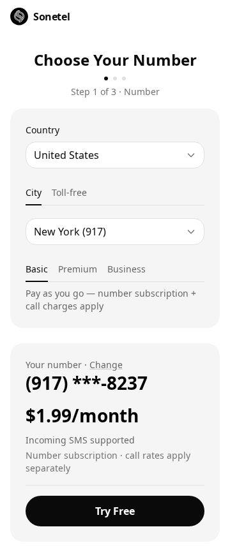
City (34, 192)
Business (126, 269)
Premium (77, 269)
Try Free (115, 511)
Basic (37, 269)
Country (42, 130)
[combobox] (115, 155)
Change (106, 365)
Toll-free (69, 192)
